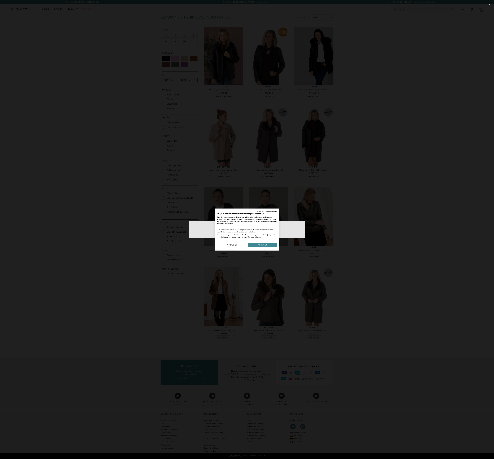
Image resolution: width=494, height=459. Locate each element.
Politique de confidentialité (266, 212)
